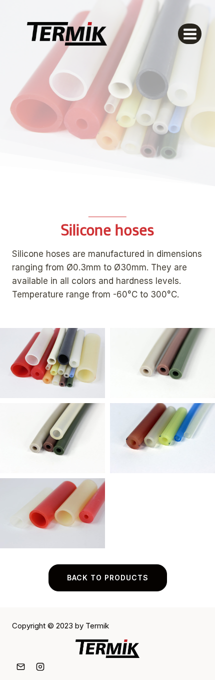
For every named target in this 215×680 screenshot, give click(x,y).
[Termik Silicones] (67, 33)
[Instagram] (40, 666)
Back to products (107, 577)
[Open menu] (190, 34)
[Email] (20, 666)
